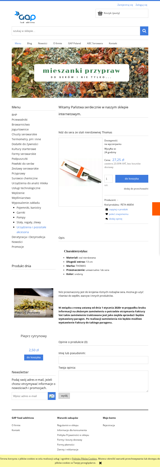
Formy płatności (65, 444)
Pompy (21, 217)
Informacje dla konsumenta (72, 430)
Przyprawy (18, 173)
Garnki (21, 212)
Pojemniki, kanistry (29, 207)
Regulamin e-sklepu (67, 425)
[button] (116, 209)
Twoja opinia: (67, 367)
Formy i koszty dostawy (69, 439)
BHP (14, 115)
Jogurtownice (20, 129)
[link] (80, 73)
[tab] (60, 94)
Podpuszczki (20, 159)
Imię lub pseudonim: (72, 353)
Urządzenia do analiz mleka (30, 183)
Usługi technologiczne (26, 188)
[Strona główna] (26, 16)
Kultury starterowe (24, 149)
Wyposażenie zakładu (26, 203)
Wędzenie (18, 193)
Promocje (18, 247)
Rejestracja (109, 425)
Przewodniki (20, 119)
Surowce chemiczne (25, 178)
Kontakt (16, 430)
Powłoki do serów (23, 163)
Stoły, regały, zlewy (29, 222)
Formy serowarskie (24, 154)
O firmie (16, 425)
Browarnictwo (21, 124)
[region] (80, 73)
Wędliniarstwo (21, 198)
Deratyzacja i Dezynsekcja (28, 237)
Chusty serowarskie (24, 134)
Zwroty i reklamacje (67, 449)
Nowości (17, 242)
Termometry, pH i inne (26, 139)
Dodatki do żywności (25, 144)
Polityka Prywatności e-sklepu (73, 435)
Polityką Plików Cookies (84, 458)
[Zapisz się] (52, 396)
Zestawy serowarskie (25, 168)
